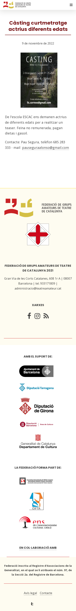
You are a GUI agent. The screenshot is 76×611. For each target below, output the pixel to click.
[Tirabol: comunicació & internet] (38, 603)
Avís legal (30, 593)
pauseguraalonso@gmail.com (45, 147)
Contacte (46, 593)
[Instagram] (37, 317)
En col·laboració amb (38, 548)
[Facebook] (29, 317)
